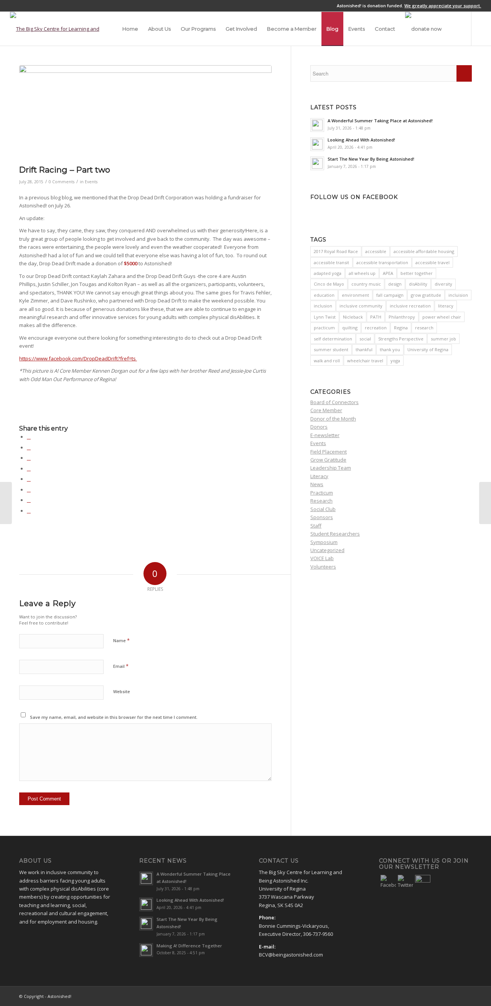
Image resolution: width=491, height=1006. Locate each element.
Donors (319, 426)
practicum (324, 327)
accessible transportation (382, 262)
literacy (445, 306)
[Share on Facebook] (29, 436)
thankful (364, 349)
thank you (390, 349)
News (316, 484)
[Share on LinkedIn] (29, 468)
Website (121, 691)
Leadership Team (330, 467)
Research (321, 500)
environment (355, 295)
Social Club (323, 509)
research (424, 327)
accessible (375, 251)
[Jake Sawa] (6, 503)
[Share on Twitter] (29, 447)
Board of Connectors (334, 402)
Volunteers (323, 566)
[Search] (454, 29)
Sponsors (321, 517)
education (324, 295)
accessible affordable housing (424, 251)
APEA (388, 273)
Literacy (319, 476)
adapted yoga (327, 273)
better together (416, 273)
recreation (376, 327)
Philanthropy (402, 317)
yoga (395, 360)
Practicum (321, 492)
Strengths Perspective (400, 339)
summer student (331, 349)
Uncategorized (327, 550)
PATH (375, 317)
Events (91, 181)
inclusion (323, 306)
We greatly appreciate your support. (442, 5)
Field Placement (328, 451)
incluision (458, 295)
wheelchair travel (365, 360)
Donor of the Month (333, 418)
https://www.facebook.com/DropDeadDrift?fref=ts (78, 358)
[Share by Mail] (29, 510)
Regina (401, 327)
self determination (333, 339)
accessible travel (432, 262)
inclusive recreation (410, 306)
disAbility (418, 284)
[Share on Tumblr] (29, 478)
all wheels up (362, 273)
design (395, 284)
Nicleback (353, 317)
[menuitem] (130, 29)
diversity (443, 284)
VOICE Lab (322, 558)
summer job (443, 339)
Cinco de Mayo (329, 284)
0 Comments (61, 181)
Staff (315, 525)
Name (121, 640)
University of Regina (427, 349)
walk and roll (327, 360)
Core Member (326, 410)
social (365, 339)
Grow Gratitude (328, 459)
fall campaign (390, 295)
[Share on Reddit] (29, 499)
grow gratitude (426, 295)
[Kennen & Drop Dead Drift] (145, 113)
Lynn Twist (325, 317)
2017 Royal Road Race (336, 251)
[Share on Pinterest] (29, 457)
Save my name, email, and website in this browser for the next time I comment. (114, 717)
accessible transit (331, 262)
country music (366, 284)
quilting (350, 327)
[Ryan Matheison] (485, 503)
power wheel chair (441, 317)
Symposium (324, 542)
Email (121, 665)
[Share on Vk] (29, 489)
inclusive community (360, 306)
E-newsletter (324, 435)
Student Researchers (335, 533)
